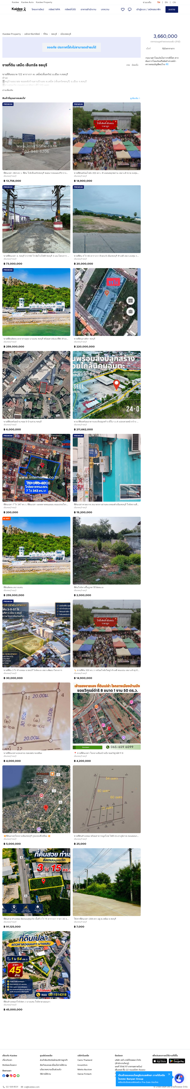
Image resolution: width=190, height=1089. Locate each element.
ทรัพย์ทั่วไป (70, 9)
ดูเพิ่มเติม (134, 98)
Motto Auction (84, 1069)
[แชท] (129, 9)
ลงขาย (171, 9)
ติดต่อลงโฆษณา (9, 1065)
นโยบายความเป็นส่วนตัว (50, 1069)
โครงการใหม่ (38, 9)
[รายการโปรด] (122, 9)
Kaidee (15, 2)
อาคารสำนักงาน (88, 9)
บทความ (105, 9)
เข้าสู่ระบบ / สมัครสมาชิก (148, 9)
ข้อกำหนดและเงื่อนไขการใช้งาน (53, 1065)
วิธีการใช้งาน (45, 1074)
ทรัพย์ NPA (54, 9)
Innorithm (82, 1065)
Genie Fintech (84, 1074)
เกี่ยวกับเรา (7, 1060)
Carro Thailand (84, 1060)
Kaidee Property (44, 2)
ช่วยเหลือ (147, 2)
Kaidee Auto (27, 2)
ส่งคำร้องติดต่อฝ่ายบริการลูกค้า (54, 1060)
